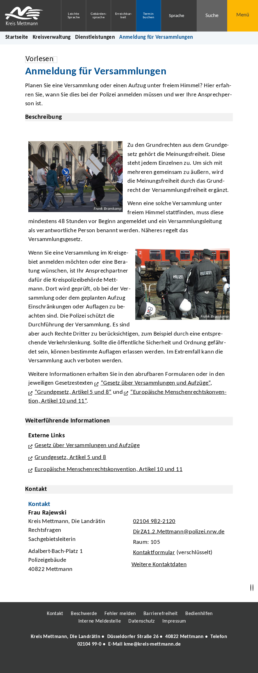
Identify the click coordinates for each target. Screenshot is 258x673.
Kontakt (55, 613)
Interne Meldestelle (99, 621)
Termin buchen (148, 15)
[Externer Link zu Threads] (114, 662)
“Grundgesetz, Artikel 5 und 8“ (73, 392)
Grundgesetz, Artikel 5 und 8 (70, 458)
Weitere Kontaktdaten (159, 565)
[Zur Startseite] (26, 16)
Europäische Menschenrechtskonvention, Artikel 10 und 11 (108, 470)
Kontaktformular (154, 553)
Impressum (174, 621)
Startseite (16, 37)
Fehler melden (120, 613)
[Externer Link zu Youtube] (142, 662)
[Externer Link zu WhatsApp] (156, 662)
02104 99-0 (89, 644)
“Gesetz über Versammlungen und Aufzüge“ (155, 383)
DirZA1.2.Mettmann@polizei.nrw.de (178, 532)
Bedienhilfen (199, 613)
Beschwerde (84, 613)
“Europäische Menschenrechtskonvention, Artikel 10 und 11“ (127, 397)
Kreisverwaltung (52, 37)
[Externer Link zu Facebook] (86, 662)
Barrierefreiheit (160, 613)
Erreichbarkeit (123, 15)
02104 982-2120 (154, 522)
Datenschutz (141, 621)
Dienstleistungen (95, 37)
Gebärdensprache (98, 15)
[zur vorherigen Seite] (250, 587)
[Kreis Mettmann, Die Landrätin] (129, 640)
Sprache (176, 16)
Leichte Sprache (74, 15)
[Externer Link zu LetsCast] (171, 662)
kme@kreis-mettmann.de (152, 644)
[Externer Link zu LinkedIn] (128, 662)
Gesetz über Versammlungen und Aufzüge (87, 446)
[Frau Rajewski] (129, 543)
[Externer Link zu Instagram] (100, 662)
